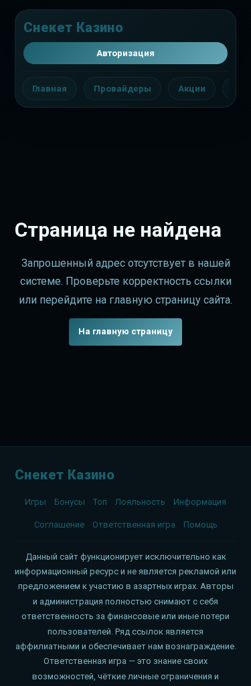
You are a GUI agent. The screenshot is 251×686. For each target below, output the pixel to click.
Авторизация (125, 53)
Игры (35, 502)
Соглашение (59, 525)
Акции (191, 89)
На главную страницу (125, 331)
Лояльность (140, 502)
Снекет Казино (73, 27)
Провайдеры (122, 89)
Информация (199, 502)
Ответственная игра (133, 525)
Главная (49, 89)
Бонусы (69, 502)
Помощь (200, 525)
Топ (100, 502)
